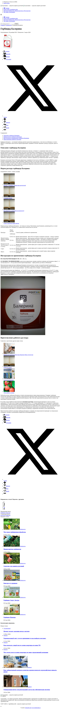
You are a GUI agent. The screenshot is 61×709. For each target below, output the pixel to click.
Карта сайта (7, 3)
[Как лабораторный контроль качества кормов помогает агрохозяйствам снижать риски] (16, 667)
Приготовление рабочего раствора (12, 139)
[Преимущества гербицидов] (12, 546)
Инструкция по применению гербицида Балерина (16, 138)
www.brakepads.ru (36, 707)
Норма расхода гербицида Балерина (13, 136)
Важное (6, 635)
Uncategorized (7, 628)
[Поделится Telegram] (4, 507)
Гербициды (9, 25)
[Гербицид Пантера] (12, 614)
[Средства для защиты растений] (12, 563)
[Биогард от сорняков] (12, 580)
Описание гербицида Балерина (11, 135)
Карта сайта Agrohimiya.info (11, 9)
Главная (7, 8)
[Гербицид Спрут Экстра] (12, 597)
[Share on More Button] (5, 119)
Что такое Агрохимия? (9, 12)
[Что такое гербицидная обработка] (12, 529)
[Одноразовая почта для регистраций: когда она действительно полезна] (16, 686)
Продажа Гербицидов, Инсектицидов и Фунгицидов (17, 10)
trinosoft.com (28, 707)
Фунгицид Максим (5, 515)
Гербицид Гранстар (5, 512)
